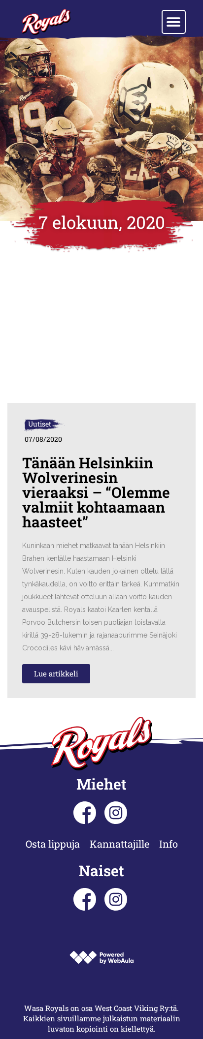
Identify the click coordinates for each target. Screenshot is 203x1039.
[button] (174, 22)
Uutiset (39, 423)
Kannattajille (119, 843)
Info (168, 843)
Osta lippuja (53, 843)
